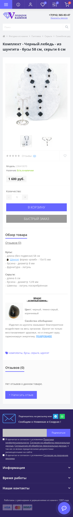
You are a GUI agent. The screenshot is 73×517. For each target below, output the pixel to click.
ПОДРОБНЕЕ (44, 336)
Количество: (13, 191)
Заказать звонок (59, 17)
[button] (30, 4)
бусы (27, 353)
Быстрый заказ (36, 219)
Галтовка (36, 36)
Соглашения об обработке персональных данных (40, 445)
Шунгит (14, 259)
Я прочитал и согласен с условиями (36, 457)
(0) (34, 156)
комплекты (16, 353)
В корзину (36, 207)
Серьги (48, 36)
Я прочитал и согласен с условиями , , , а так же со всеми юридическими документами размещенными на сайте (37, 446)
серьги (35, 353)
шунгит (44, 353)
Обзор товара (16, 235)
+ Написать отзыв (21, 395)
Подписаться (58, 432)
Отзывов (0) (13, 243)
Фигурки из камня (18, 36)
